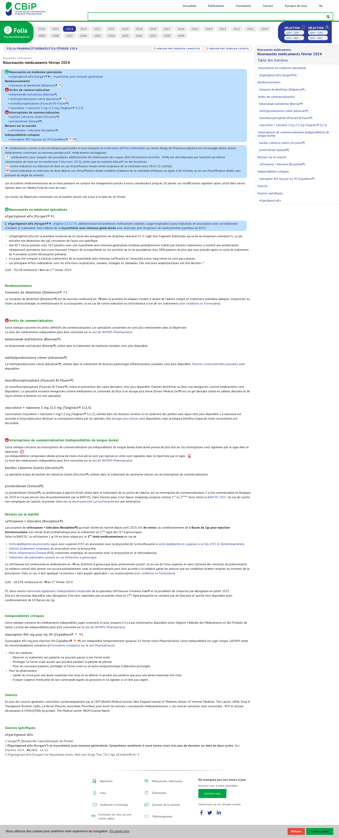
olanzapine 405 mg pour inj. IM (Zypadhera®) (43, 139)
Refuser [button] (296, 831)
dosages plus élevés (125, 418)
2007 (69, 36)
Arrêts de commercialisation (276, 97)
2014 (208, 29)
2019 (139, 29)
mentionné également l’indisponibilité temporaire (58, 591)
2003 (125, 36)
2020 (125, 29)
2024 (69, 29)
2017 (166, 29)
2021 (111, 29)
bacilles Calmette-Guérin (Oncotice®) (34, 117)
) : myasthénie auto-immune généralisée (76, 76)
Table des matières (289, 55)
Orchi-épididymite (20, 544)
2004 (111, 36)
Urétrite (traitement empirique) (29, 548)
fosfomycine (106, 501)
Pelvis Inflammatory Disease (27, 553)
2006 (83, 36)
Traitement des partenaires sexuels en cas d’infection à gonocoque (53, 557)
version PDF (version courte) (229, 48)
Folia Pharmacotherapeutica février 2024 (42, 48)
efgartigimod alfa (270, 200)
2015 (194, 29)
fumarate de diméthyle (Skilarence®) (36, 85)
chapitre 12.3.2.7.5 (65, 223)
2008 (55, 36)
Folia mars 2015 (70, 162)
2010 (264, 29)
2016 (180, 29)
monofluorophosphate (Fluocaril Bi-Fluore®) (39, 103)
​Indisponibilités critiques (273, 171)
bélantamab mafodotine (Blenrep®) (33, 94)
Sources (262, 186)
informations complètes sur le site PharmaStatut (81, 645)
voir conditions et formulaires (199, 303)
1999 (180, 36)
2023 (83, 29)
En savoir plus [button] (119, 831)
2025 (55, 29)
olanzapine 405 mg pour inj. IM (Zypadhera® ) (287, 179)
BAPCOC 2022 (217, 497)
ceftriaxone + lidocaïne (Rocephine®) (34, 130)
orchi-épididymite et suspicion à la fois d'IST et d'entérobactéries (201, 544)
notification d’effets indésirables (124, 148)
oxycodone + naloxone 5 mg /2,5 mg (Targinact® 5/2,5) (46, 108)
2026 (41, 29)
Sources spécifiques (270, 193)
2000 (166, 36)
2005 (97, 36)
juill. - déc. (292, 38)
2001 (153, 36)
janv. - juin (292, 32)
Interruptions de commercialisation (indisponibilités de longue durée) (293, 134)
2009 (41, 36)
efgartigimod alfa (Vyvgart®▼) (278, 75)
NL (321, 6)
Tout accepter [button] (320, 831)
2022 (97, 29)
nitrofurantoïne (82, 501)
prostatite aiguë (47, 544)
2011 (250, 29)
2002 (139, 36)
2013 (222, 29)
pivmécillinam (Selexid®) (26, 121)
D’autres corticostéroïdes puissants (215, 364)
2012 (236, 29)
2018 (153, 29)
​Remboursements (269, 82)
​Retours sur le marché (271, 157)
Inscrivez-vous (212, 793)
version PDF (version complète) (178, 48)
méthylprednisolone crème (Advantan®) (38, 99)
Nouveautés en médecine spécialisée (281, 68)
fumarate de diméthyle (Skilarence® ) (282, 89)
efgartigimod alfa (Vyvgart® (28, 76)
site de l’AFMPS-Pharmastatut (112, 332)
